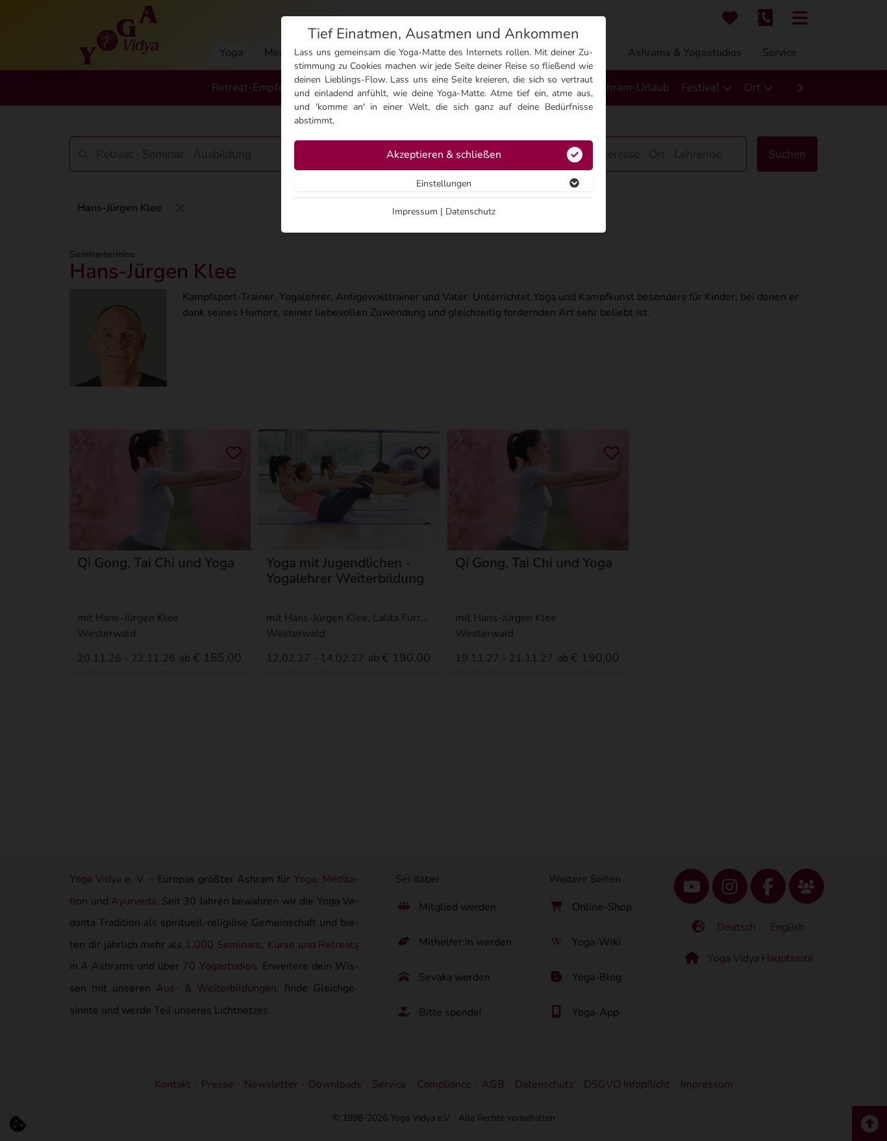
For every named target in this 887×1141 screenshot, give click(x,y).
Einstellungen (443, 183)
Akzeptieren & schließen (443, 154)
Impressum (415, 211)
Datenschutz (470, 211)
